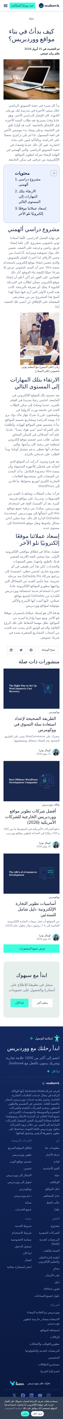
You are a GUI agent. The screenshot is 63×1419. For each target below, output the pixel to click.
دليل (56, 1282)
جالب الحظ (53, 1203)
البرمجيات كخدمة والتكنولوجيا (42, 1351)
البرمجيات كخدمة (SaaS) (49, 1242)
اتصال (28, 1260)
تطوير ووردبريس (21, 1155)
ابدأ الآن (27, 1253)
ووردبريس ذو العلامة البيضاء (43, 1312)
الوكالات (54, 1337)
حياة (31, 19)
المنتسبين (53, 1358)
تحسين (27, 1168)
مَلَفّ (56, 1209)
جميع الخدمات (23, 1209)
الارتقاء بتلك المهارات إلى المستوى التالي (30, 196)
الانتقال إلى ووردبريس (18, 1175)
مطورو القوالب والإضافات (44, 1344)
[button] (31, 650)
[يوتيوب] (40, 1395)
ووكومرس (54, 712)
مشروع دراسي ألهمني (30, 182)
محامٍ (56, 1268)
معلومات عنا (52, 1148)
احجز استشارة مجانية (19, 1267)
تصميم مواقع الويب (20, 1162)
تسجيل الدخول (23, 1246)
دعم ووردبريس (22, 1196)
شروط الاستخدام (21, 1233)
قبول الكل (37, 1413)
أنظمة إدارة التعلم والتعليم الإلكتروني (48, 1260)
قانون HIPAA (51, 1289)
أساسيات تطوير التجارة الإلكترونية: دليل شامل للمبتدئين (36, 909)
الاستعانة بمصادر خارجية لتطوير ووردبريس (41, 1321)
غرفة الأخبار (52, 1155)
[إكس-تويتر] (14, 1395)
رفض (25, 1413)
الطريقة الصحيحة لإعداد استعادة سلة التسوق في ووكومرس (35, 724)
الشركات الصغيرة (49, 1233)
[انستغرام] (49, 1395)
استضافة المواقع (49, 1330)
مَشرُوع (55, 1226)
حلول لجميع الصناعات (46, 1296)
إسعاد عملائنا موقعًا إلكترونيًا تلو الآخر (32, 211)
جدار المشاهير (51, 1196)
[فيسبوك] (23, 1395)
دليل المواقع (52, 1189)
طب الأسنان (52, 1275)
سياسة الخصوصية (21, 1240)
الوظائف (54, 1182)
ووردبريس (47, 804)
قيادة (56, 1162)
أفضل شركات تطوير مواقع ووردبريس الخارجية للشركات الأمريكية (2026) (30, 816)
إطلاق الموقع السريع (19, 1148)
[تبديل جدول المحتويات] (52, 173)
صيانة (28, 1203)
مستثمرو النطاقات (48, 1364)
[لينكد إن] (31, 1395)
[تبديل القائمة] (6, 6)
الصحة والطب (51, 1251)
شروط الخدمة (23, 1226)
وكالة (56, 804)
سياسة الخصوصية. (13, 1408)
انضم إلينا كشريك (49, 1371)
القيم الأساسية (51, 1168)
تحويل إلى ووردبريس (19, 1182)
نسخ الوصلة (48, 650)
